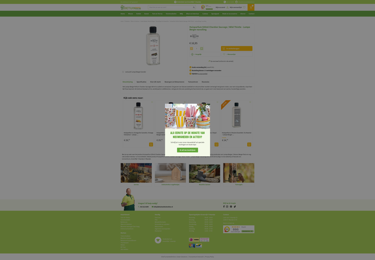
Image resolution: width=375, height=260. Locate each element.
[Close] (207, 106)
